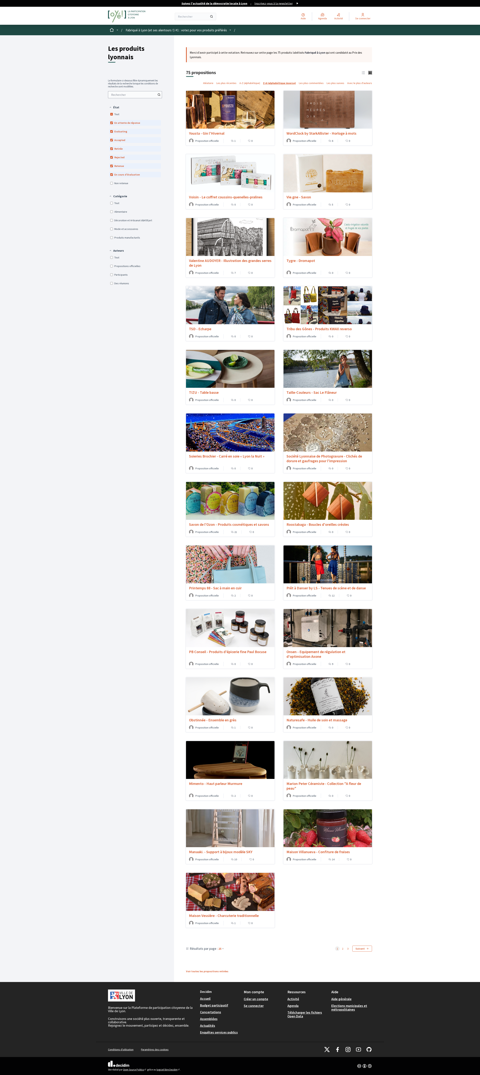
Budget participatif (214, 1005)
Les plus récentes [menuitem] (226, 83)
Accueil (205, 998)
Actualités (207, 1025)
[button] (114, 107)
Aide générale (341, 999)
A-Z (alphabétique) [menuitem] (249, 83)
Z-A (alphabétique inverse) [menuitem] (279, 83)
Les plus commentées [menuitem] (311, 83)
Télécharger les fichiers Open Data (304, 1014)
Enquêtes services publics (219, 1032)
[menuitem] (135, 94)
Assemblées (209, 1019)
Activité (293, 999)
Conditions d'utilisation (121, 1049)
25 (219, 948)
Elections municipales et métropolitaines (349, 1008)
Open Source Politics (135, 1069)
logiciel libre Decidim (168, 1069)
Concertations (210, 1012)
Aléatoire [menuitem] (208, 83)
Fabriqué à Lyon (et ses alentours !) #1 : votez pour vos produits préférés (176, 30)
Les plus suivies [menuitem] (335, 83)
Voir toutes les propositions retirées (207, 971)
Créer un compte (256, 999)
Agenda (292, 1006)
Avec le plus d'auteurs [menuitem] (359, 83)
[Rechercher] (211, 16)
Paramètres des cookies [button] (155, 1049)
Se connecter (254, 1006)
